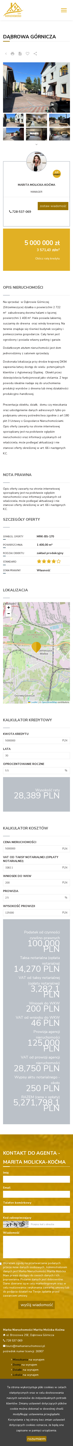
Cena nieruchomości (19, 842)
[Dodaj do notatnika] (28, 54)
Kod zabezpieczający (17, 1218)
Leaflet (34, 702)
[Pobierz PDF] (20, 54)
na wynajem (28, 1360)
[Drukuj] (13, 54)
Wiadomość (11, 1233)
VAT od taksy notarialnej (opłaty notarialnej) (30, 859)
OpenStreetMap (49, 702)
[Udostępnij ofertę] (35, 54)
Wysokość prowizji (19, 906)
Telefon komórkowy (17, 1203)
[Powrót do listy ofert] (6, 54)
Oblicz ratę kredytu (47, 258)
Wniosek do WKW (17, 876)
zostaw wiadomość (53, 206)
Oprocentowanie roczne (23, 764)
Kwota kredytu (16, 734)
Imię (6, 1173)
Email (7, 1188)
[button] (36, 647)
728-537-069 (21, 212)
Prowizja (10, 891)
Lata (7, 749)
